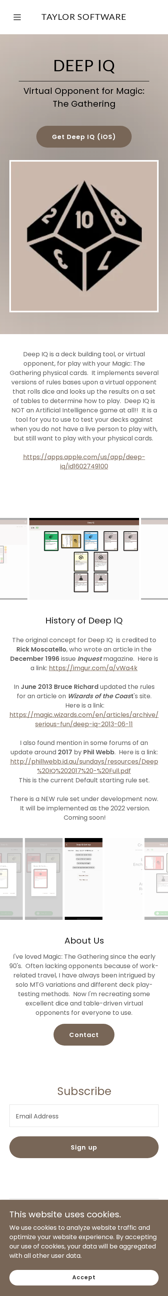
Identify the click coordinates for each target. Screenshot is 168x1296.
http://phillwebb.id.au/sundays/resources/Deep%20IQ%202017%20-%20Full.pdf (84, 766)
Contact (84, 1034)
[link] (84, 17)
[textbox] (84, 1115)
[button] (19, 17)
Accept (83, 1277)
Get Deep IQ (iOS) (84, 136)
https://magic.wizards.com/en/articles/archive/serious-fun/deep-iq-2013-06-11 (84, 719)
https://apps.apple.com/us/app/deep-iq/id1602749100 (84, 462)
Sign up (84, 1147)
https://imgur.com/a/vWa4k (93, 668)
